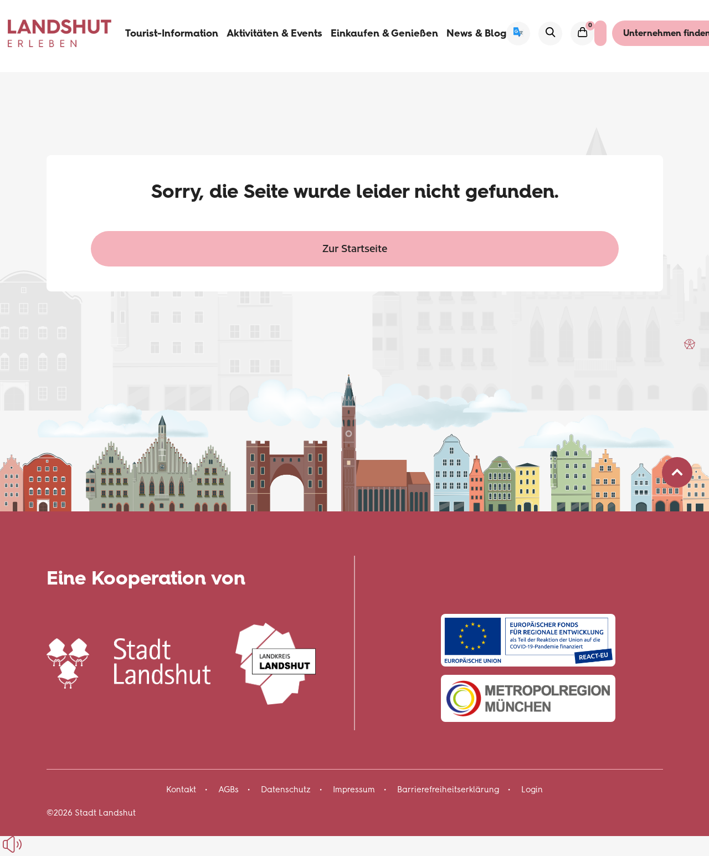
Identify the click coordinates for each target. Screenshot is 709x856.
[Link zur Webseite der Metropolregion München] (528, 698)
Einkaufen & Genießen (384, 33)
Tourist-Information (171, 33)
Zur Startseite (354, 248)
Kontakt (181, 790)
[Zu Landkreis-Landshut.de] (275, 662)
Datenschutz (286, 790)
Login (532, 790)
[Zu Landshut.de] (129, 662)
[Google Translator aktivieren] (518, 33)
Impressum (354, 790)
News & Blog (476, 33)
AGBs (228, 790)
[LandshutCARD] (600, 33)
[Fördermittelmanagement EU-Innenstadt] (528, 640)
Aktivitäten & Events (274, 33)
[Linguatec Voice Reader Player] (37, 844)
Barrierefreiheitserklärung (448, 790)
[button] (690, 344)
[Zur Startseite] (60, 33)
